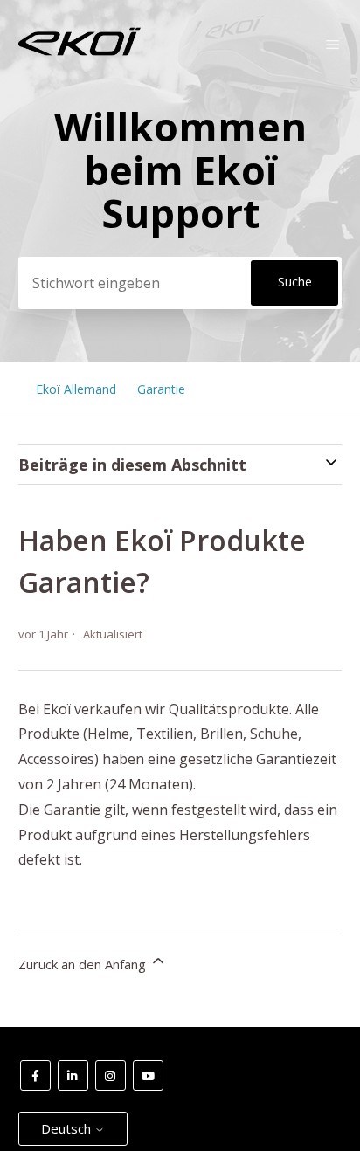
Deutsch (67, 1128)
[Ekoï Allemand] (79, 51)
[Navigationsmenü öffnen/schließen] (332, 44)
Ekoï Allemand (76, 389)
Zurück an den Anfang (83, 964)
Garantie (161, 389)
